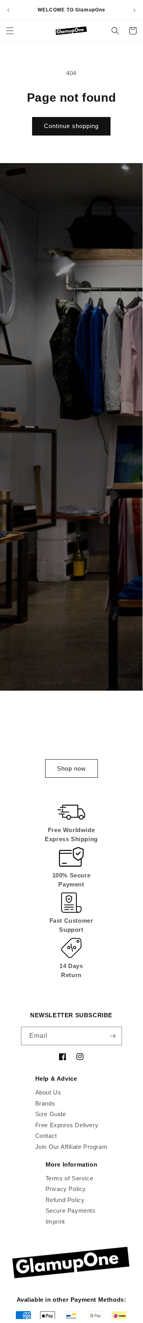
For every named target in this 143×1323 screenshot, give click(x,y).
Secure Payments (71, 1210)
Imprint (55, 1221)
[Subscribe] (113, 1036)
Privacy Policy (66, 1188)
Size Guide (50, 1114)
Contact (46, 1135)
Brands (45, 1103)
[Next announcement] (134, 10)
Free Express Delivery (67, 1125)
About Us (48, 1092)
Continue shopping (71, 126)
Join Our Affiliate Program (71, 1146)
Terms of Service (69, 1178)
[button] (10, 30)
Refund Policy (65, 1200)
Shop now (71, 768)
